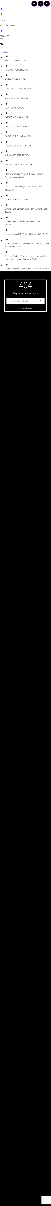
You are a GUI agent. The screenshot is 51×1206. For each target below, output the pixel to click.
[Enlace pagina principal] (6, 4)
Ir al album (4, 52)
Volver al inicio (25, 308)
